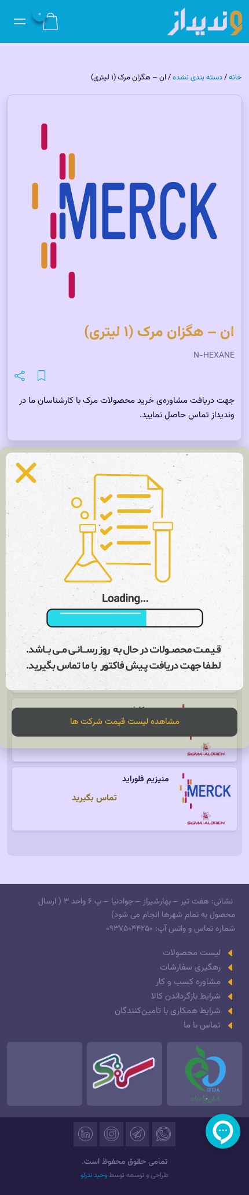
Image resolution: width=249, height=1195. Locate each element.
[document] (124, 597)
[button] (26, 472)
